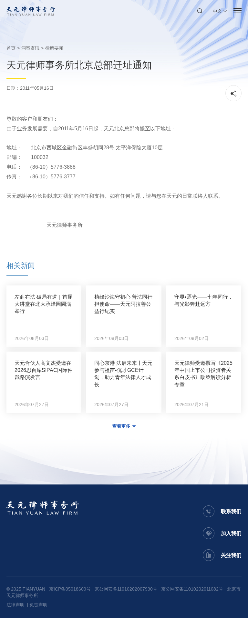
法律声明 (15, 604)
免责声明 (38, 604)
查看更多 (121, 426)
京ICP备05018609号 (70, 589)
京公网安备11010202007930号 (126, 589)
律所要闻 (54, 48)
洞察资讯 (30, 48)
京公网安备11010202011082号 (192, 589)
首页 (11, 48)
